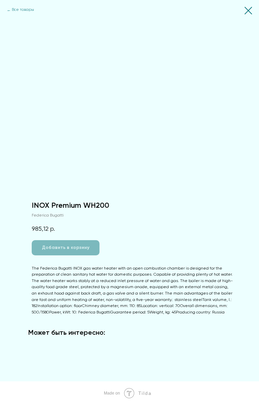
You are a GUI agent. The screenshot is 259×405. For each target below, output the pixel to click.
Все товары (23, 10)
